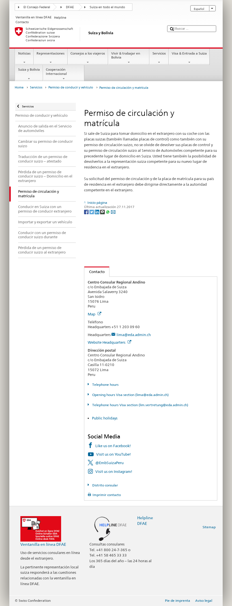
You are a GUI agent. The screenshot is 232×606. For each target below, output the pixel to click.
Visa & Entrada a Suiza (189, 53)
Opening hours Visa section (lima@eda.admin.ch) (129, 395)
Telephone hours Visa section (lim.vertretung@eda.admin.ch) (139, 405)
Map (92, 314)
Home (19, 87)
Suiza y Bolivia (29, 69)
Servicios (159, 53)
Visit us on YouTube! (113, 454)
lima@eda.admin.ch (134, 334)
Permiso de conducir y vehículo (70, 87)
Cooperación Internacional (56, 71)
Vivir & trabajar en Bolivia (125, 55)
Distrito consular (104, 485)
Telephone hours (104, 384)
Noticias (24, 53)
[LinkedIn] (97, 211)
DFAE (70, 7)
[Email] (113, 211)
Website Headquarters (107, 342)
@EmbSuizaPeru (109, 462)
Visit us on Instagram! (113, 471)
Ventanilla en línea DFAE (43, 544)
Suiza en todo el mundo (107, 7)
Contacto (94, 271)
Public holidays (104, 418)
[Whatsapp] (108, 211)
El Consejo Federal (36, 7)
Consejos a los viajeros (87, 53)
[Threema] (103, 211)
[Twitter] (92, 211)
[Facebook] (86, 211)
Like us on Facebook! (113, 445)
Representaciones (50, 53)
